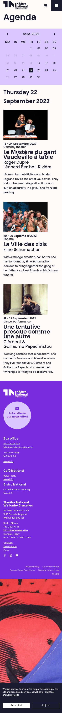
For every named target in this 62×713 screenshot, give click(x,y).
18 (54, 63)
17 (46, 63)
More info (8, 462)
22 (31, 70)
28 (23, 77)
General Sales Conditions (22, 570)
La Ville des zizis (25, 244)
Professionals (10, 547)
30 (38, 77)
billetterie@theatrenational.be (18, 447)
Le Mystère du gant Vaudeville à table (29, 155)
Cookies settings (51, 567)
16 (39, 63)
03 (46, 48)
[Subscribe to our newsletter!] (17, 555)
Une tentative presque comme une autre (26, 332)
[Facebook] (4, 555)
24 (46, 70)
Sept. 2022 (24, 34)
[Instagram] (10, 555)
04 (54, 48)
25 (54, 70)
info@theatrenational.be (15, 531)
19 (7, 70)
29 (31, 77)
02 (38, 48)
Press (6, 550)
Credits (55, 574)
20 (15, 70)
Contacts (8, 543)
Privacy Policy (32, 567)
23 (38, 70)
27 (15, 77)
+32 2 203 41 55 (11, 527)
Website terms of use (48, 570)
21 (23, 70)
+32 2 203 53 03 (11, 444)
